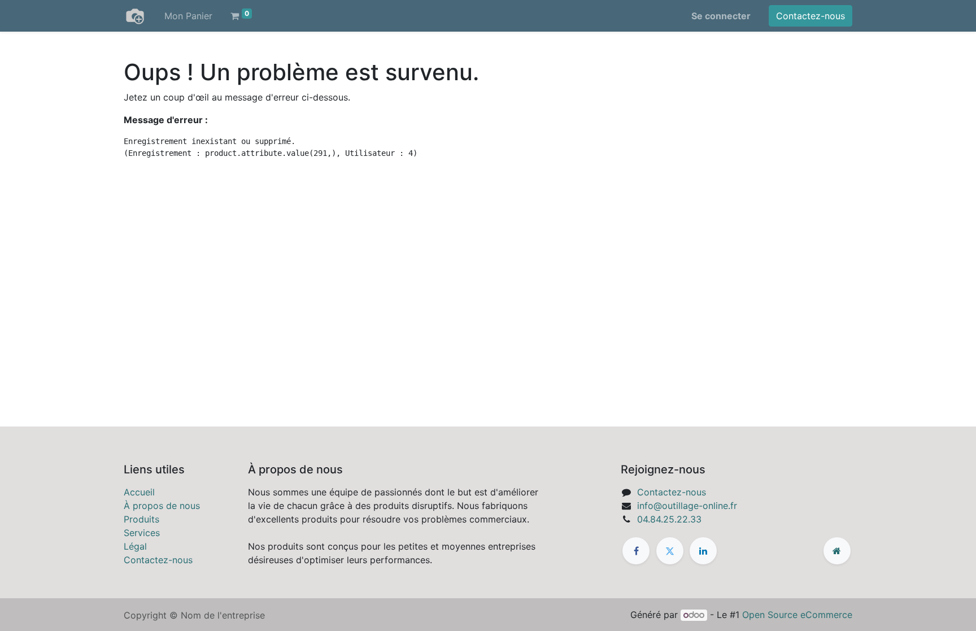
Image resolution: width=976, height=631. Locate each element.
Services (142, 532)
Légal (135, 546)
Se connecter (721, 15)
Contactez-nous (810, 15)
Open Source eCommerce (797, 614)
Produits (141, 519)
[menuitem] (188, 16)
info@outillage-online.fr (687, 505)
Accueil (139, 492)
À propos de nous (162, 505)
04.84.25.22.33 (669, 519)
